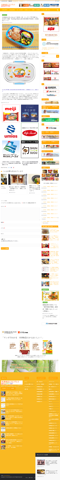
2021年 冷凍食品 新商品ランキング (50, 198)
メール (3, 228)
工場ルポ (50, 406)
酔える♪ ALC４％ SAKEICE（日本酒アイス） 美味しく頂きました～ (9, 188)
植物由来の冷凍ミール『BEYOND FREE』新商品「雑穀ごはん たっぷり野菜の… (50, 308)
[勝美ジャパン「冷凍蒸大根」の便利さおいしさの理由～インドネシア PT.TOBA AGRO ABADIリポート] (29, 174)
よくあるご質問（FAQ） (46, 9)
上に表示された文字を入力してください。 (10, 241)
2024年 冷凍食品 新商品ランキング (50, 186)
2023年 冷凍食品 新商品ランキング (50, 190)
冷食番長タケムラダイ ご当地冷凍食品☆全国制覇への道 (54, 415)
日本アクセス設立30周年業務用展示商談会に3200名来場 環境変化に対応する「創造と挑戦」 (30, 163)
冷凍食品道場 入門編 (53, 391)
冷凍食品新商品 (12, 9)
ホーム (26, 381)
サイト (2, 233)
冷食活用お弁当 (51, 396)
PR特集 (50, 408)
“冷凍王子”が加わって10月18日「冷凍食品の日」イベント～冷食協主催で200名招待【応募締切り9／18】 (11, 163)
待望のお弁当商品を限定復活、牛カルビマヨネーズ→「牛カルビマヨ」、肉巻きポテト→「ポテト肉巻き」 (14, 441)
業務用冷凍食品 (51, 399)
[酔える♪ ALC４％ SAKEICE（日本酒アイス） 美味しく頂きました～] (9, 174)
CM (49, 401)
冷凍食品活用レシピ (40, 389)
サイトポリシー (27, 386)
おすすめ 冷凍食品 (40, 384)
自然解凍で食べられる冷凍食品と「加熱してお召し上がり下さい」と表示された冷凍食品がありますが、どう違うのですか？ (14, 393)
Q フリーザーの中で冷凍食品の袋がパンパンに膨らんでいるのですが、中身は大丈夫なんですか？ (14, 411)
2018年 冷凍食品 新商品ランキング (50, 209)
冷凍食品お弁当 (39, 386)
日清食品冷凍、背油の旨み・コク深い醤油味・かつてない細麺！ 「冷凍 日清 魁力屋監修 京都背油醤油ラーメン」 (50, 254)
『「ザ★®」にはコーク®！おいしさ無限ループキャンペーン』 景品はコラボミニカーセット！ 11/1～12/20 (50, 276)
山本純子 (10, 22)
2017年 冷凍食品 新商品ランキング (50, 213)
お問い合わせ (31, 477)
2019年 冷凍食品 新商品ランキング (50, 205)
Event (33, 9)
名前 (2, 222)
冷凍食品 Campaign (53, 446)
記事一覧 (26, 389)
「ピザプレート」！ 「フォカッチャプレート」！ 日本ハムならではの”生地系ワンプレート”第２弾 (50, 246)
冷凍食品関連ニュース (53, 394)
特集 (49, 389)
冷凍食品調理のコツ (52, 437)
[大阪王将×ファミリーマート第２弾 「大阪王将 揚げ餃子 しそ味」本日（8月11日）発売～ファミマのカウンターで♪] (41, 470)
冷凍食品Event (39, 401)
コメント (3, 206)
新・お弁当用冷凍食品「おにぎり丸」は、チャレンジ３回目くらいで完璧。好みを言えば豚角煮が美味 (14, 417)
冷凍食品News (4, 9)
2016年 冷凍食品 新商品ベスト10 (50, 217)
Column (38, 9)
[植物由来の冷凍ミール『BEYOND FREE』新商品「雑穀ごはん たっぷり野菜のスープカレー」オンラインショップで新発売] (50, 292)
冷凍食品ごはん (27, 9)
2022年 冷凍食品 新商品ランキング (50, 194)
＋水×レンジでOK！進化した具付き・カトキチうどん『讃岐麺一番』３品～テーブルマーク (50, 262)
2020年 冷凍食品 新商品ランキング (50, 202)
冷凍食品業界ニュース (53, 442)
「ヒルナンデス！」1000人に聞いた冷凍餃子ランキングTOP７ (54, 231)
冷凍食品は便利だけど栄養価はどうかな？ (14, 427)
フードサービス (51, 411)
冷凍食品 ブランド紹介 (53, 384)
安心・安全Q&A (20, 9)
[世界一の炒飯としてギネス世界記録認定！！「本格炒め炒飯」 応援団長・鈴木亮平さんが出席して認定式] (41, 460)
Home (27, 477)
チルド (50, 403)
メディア (50, 381)
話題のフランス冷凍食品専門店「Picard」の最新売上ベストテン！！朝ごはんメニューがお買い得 (14, 423)
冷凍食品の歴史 (39, 394)
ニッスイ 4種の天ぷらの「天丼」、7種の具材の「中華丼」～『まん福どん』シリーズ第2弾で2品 (50, 238)
